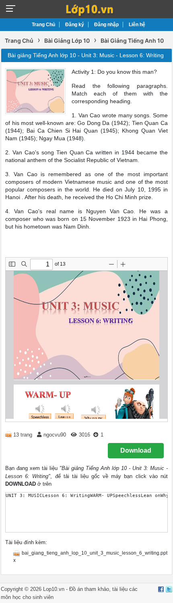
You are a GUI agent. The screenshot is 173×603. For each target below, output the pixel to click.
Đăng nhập (106, 24)
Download (135, 450)
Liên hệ (137, 24)
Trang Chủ (43, 24)
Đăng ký (74, 24)
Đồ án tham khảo (89, 589)
